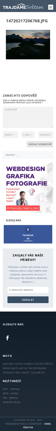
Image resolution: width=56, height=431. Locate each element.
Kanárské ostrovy (11, 402)
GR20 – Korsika (10, 393)
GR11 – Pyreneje (11, 388)
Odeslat (28, 300)
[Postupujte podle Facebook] (7, 338)
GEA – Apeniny (10, 397)
